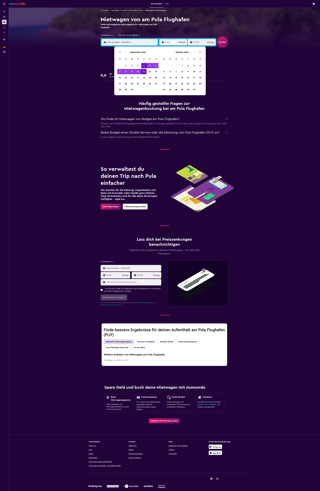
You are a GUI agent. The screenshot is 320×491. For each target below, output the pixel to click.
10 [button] (138, 72)
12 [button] (150, 72)
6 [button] (155, 66)
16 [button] (132, 78)
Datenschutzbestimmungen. (110, 305)
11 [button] (144, 72)
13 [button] (156, 72)
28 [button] (120, 90)
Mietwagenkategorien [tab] (187, 342)
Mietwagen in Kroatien (119, 10)
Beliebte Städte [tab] (166, 342)
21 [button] (120, 84)
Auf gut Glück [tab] (139, 347)
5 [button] (149, 66)
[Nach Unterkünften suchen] (4, 16)
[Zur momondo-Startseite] (17, 3)
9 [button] (131, 72)
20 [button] (156, 78)
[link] (111, 207)
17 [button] (138, 78)
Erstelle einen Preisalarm (207, 404)
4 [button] (143, 66)
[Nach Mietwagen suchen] (4, 21)
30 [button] (132, 90)
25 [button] (144, 84)
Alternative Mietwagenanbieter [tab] (119, 342)
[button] (4, 4)
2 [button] (131, 66)
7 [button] (119, 72)
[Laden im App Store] (215, 453)
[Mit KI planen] (4, 32)
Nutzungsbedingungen (144, 302)
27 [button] (156, 84)
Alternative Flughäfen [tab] (146, 342)
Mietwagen (104, 10)
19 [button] (150, 78)
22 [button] (126, 84)
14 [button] (120, 78)
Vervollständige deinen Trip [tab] (117, 347)
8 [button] (125, 72)
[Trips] (4, 39)
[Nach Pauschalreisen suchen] (4, 27)
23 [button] (132, 84)
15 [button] (126, 78)
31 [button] (194, 90)
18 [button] (144, 78)
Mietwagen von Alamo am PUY (116, 360)
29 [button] (126, 90)
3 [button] (137, 66)
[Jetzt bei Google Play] (215, 447)
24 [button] (138, 84)
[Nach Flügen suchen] (4, 11)
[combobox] (107, 35)
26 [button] (150, 84)
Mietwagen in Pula (136, 10)
